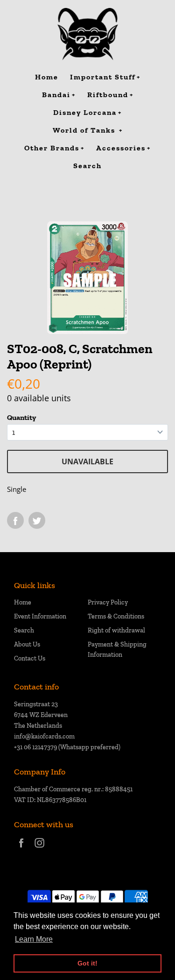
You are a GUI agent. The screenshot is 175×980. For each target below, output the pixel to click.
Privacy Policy (108, 602)
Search (24, 630)
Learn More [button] (34, 939)
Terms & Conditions (116, 616)
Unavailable (87, 461)
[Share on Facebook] (15, 520)
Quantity (21, 417)
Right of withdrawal (116, 630)
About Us (27, 644)
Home (22, 602)
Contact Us (29, 658)
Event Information (40, 616)
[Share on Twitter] (36, 520)
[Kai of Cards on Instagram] (39, 849)
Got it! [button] (87, 963)
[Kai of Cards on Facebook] (21, 849)
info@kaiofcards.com (44, 736)
